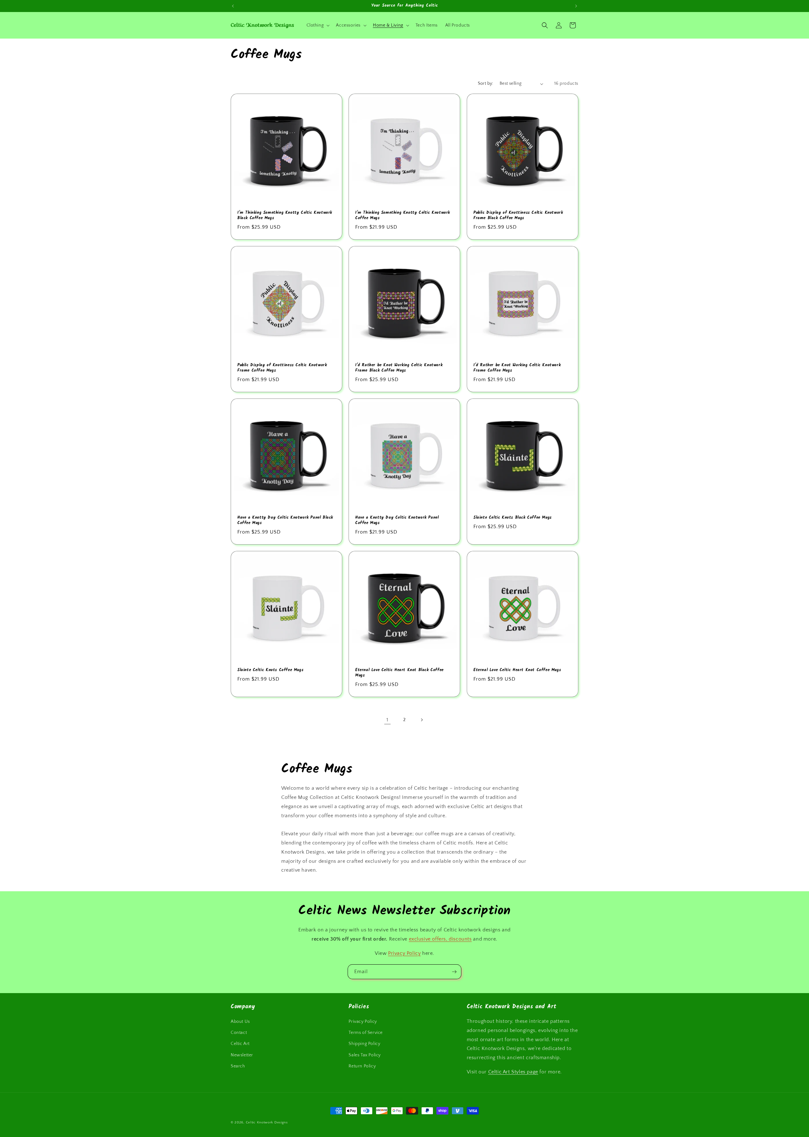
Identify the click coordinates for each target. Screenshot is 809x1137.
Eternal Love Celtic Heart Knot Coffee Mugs (517, 670)
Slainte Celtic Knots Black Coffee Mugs (512, 518)
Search (238, 1066)
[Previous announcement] (233, 6)
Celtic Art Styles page (513, 1072)
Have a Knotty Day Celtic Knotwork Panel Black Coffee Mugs (285, 520)
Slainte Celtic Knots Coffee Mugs (270, 670)
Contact (239, 1032)
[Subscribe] (454, 971)
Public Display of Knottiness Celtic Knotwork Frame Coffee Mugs (282, 368)
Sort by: (485, 83)
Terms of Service (366, 1032)
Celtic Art (240, 1043)
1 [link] (387, 720)
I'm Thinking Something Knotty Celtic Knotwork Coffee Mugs (402, 215)
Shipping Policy (364, 1043)
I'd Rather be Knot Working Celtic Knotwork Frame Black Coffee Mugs (398, 368)
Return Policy (362, 1066)
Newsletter (242, 1055)
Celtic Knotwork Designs (267, 1122)
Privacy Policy (404, 953)
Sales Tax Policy (365, 1055)
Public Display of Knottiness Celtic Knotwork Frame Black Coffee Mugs (518, 215)
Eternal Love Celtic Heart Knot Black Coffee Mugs (399, 673)
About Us (240, 1021)
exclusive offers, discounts (440, 939)
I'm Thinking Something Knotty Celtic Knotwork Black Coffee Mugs (284, 215)
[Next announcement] (576, 6)
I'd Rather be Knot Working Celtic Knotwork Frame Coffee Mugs (517, 368)
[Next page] (422, 720)
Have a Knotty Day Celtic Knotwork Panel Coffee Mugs (397, 520)
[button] (317, 25)
